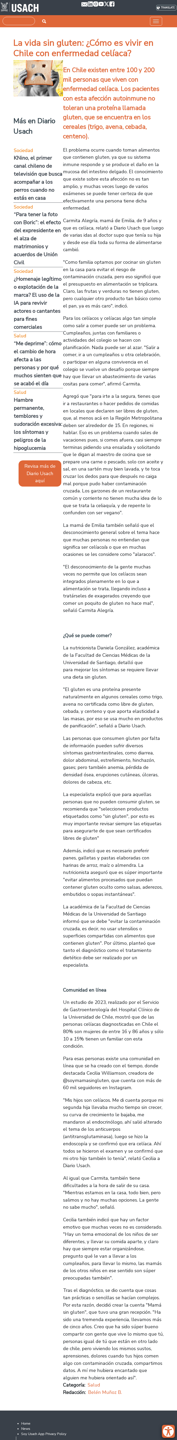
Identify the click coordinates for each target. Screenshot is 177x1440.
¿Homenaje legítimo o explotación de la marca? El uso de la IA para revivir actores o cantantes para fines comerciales (38, 303)
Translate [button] (168, 7)
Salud (94, 1385)
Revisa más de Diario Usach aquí (39, 473)
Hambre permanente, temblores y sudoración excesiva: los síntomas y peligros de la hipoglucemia (38, 424)
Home (25, 1423)
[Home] (20, 7)
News (25, 1428)
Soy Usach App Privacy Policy (43, 1434)
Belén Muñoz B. (105, 1392)
